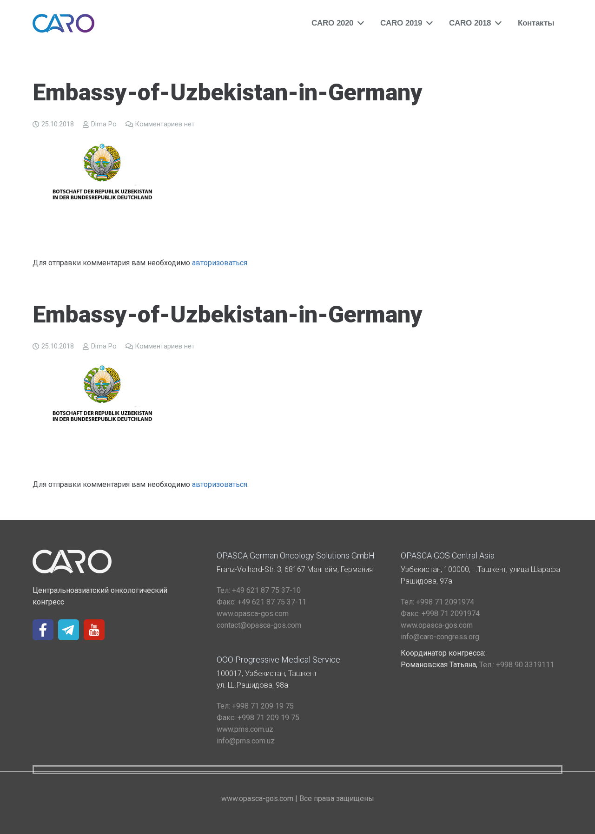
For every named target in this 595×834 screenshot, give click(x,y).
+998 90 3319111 (516, 664)
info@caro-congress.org (440, 636)
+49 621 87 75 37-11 (261, 602)
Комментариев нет (165, 124)
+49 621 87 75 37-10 (259, 590)
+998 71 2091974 (437, 602)
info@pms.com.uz (246, 740)
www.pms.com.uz (245, 729)
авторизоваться (219, 262)
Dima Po (104, 124)
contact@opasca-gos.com (259, 625)
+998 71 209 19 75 (255, 706)
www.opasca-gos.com (253, 613)
